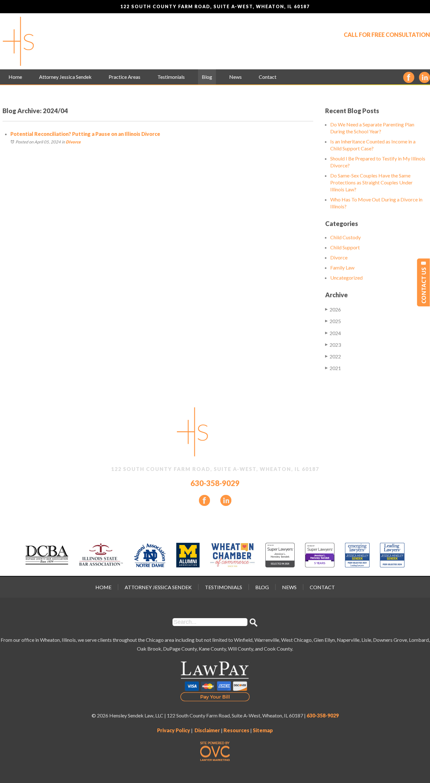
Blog (207, 77)
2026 (333, 309)
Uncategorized (346, 278)
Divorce (73, 141)
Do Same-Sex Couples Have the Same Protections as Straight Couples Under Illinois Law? (371, 182)
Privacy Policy (173, 730)
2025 (333, 321)
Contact (267, 77)
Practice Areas (124, 77)
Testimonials (171, 77)
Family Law (342, 267)
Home (15, 77)
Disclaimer (207, 730)
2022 (333, 356)
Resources (236, 730)
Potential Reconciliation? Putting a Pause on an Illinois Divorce (85, 134)
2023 (333, 345)
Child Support (345, 247)
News (235, 77)
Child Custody (345, 237)
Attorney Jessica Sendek (65, 77)
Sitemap (263, 730)
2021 (333, 368)
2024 (333, 333)
